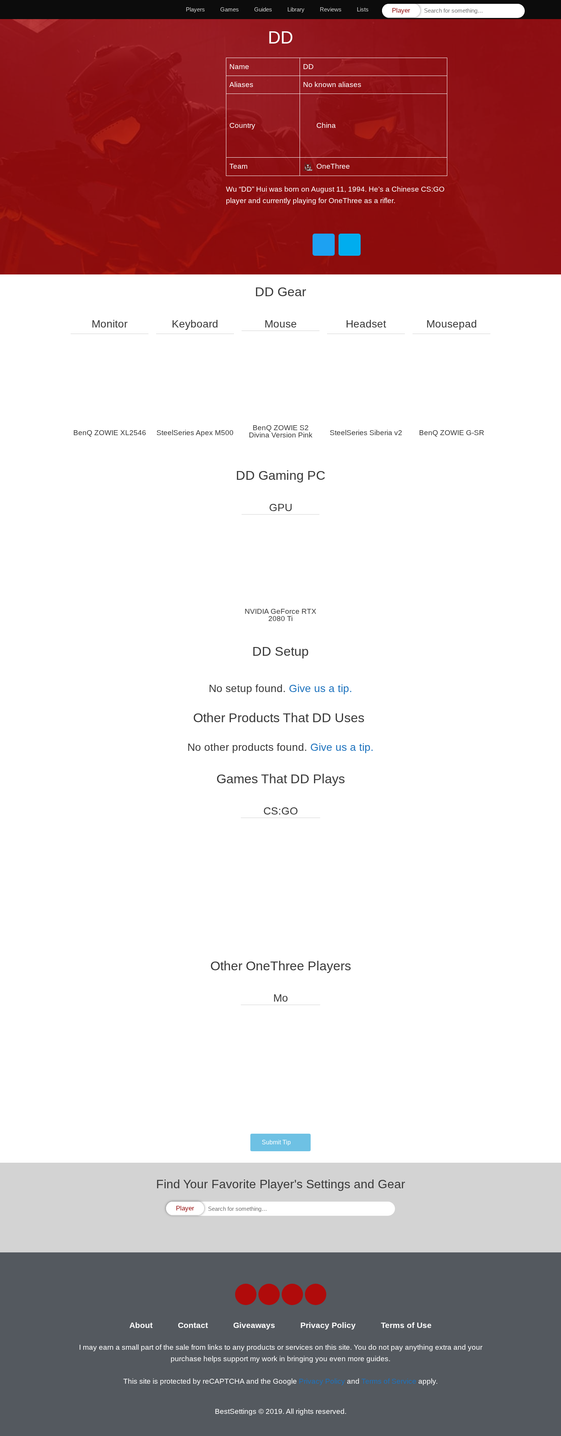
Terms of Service (388, 1381)
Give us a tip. (320, 688)
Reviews (331, 9)
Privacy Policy (328, 1325)
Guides (263, 9)
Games (229, 9)
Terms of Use (406, 1325)
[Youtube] (315, 1294)
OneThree (333, 166)
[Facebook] (245, 1294)
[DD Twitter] (324, 245)
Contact (193, 1325)
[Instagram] (292, 1294)
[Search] (518, 11)
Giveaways (254, 1325)
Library (296, 9)
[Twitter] (269, 1294)
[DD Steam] (350, 245)
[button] (280, 1142)
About (141, 1325)
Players (195, 9)
